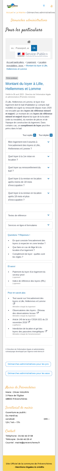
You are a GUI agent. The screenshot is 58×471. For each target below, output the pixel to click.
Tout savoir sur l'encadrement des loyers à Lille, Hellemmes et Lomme (29, 299)
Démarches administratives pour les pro (28, 364)
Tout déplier (44, 135)
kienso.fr (41, 352)
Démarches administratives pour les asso (29, 373)
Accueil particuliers (15, 62)
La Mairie (20, 12)
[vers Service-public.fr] (32, 54)
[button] (29, 145)
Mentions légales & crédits (29, 467)
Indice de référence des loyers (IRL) (29, 281)
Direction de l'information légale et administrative (25, 349)
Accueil (10, 12)
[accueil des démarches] (29, 41)
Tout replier (28, 135)
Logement (31, 62)
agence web (32, 352)
